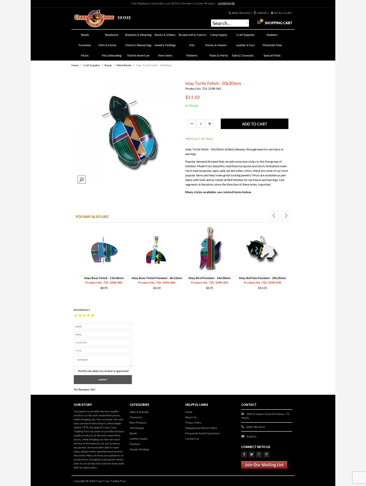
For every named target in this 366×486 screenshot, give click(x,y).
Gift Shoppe (137, 427)
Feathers (272, 34)
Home (75, 65)
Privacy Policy (193, 422)
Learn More (226, 3)
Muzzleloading (111, 55)
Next (286, 215)
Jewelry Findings (165, 45)
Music (85, 55)
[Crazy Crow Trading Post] (108, 19)
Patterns (191, 55)
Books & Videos (165, 34)
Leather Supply (139, 438)
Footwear (85, 45)
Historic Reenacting (138, 45)
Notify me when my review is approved (103, 371)
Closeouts (136, 417)
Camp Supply (218, 34)
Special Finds (272, 55)
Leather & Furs (245, 45)
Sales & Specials (139, 411)
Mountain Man (272, 45)
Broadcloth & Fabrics (192, 34)
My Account (282, 13)
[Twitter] (252, 454)
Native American (138, 55)
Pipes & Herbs (218, 55)
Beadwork (112, 34)
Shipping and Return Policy (201, 427)
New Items (165, 55)
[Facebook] (244, 454)
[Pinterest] (266, 454)
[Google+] (259, 454)
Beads (85, 34)
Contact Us (192, 438)
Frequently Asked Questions (202, 433)
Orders (261, 13)
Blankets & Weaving (138, 34)
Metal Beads (124, 65)
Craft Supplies (245, 34)
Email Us (252, 436)
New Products (138, 422)
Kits (192, 45)
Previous (274, 215)
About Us (191, 417)
